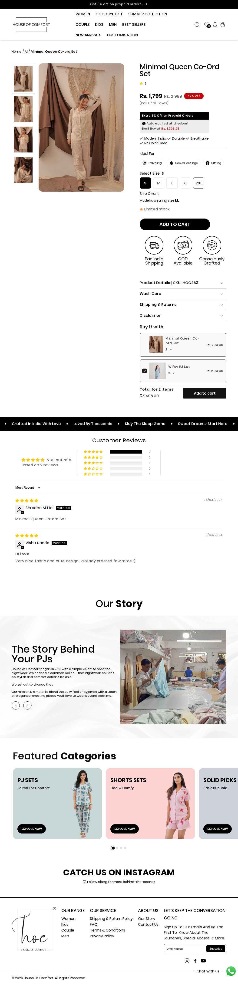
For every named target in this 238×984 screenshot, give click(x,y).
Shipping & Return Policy (111, 919)
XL (187, 184)
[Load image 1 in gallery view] (23, 78)
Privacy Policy (102, 936)
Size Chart (149, 194)
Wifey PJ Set (179, 366)
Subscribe (215, 948)
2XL (199, 183)
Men (65, 936)
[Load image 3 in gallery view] (23, 139)
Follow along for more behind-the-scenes (121, 881)
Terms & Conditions (107, 930)
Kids (64, 925)
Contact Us (148, 925)
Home (17, 51)
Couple (67, 930)
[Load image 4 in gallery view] (23, 170)
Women (68, 919)
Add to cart (205, 393)
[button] (83, 14)
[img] (26, 500)
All (26, 51)
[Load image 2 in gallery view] (23, 109)
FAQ (93, 925)
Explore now (31, 829)
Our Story (146, 919)
